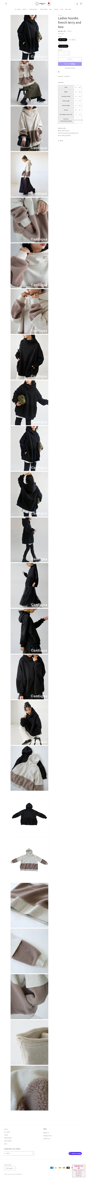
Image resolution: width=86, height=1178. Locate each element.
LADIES (6, 1135)
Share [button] (61, 140)
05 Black (63, 40)
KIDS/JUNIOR (7, 1141)
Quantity (60, 50)
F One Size (64, 46)
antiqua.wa (10, 1174)
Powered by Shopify (17, 1174)
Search (6, 1129)
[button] (6, 4)
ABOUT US (46, 1132)
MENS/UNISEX (8, 1138)
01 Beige (73, 40)
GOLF (5, 1144)
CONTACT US (46, 1138)
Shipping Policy (47, 1135)
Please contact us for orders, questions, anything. (78, 1170)
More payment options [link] (70, 68)
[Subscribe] (32, 1153)
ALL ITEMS (7, 1132)
